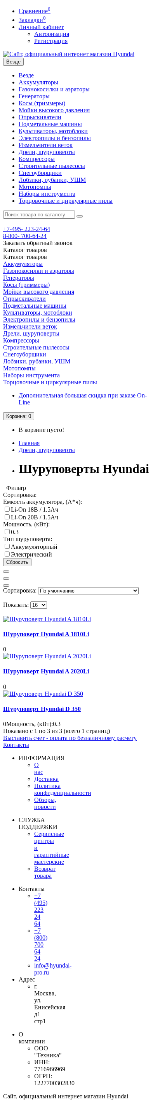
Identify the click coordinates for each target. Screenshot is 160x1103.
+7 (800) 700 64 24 (40, 944)
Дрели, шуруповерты (47, 152)
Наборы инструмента (47, 193)
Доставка (46, 779)
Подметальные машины (50, 124)
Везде (26, 75)
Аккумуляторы (38, 82)
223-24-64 (26, 229)
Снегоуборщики (40, 173)
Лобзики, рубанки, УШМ (52, 179)
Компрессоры (37, 159)
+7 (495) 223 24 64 (40, 909)
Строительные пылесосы (52, 166)
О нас (38, 768)
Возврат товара (45, 872)
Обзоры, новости (45, 803)
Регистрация (51, 41)
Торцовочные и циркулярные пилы (66, 200)
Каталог (25, 256)
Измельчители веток (46, 145)
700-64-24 (25, 236)
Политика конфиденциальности (62, 789)
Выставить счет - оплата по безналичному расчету (70, 738)
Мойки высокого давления (54, 110)
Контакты (16, 745)
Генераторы (34, 96)
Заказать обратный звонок (38, 243)
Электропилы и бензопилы (55, 138)
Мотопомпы (35, 186)
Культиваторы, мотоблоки (53, 131)
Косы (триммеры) (42, 103)
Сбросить (17, 562)
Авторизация (51, 34)
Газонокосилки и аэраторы (54, 89)
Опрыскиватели (40, 117)
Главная (29, 443)
